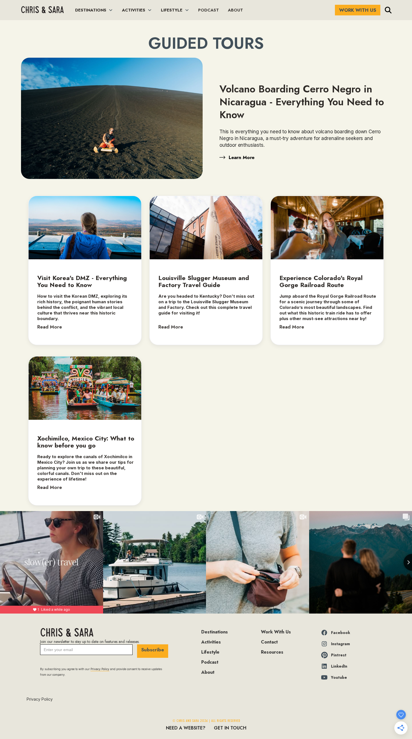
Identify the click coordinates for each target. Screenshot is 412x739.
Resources (272, 652)
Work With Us (276, 632)
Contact (269, 642)
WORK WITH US (357, 10)
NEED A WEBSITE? (185, 728)
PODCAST (208, 10)
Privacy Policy (40, 699)
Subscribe (152, 649)
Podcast (209, 662)
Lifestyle (210, 652)
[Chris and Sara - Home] (42, 10)
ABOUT (235, 10)
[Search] (388, 10)
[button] (94, 10)
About (207, 672)
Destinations (214, 632)
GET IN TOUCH (230, 728)
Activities (211, 642)
